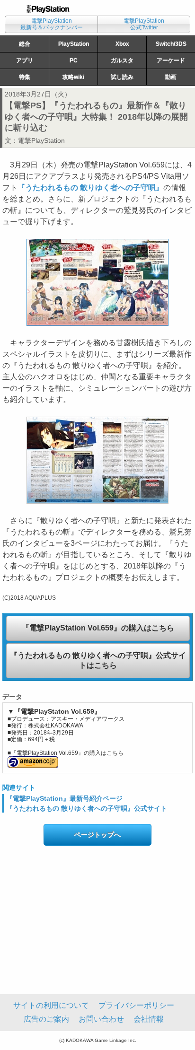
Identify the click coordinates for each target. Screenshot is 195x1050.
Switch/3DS (171, 44)
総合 (24, 44)
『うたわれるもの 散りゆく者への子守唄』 (90, 188)
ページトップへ (97, 835)
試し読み (122, 77)
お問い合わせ (101, 1019)
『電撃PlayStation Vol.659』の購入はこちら (98, 628)
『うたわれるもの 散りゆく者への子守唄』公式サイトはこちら (98, 660)
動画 (171, 77)
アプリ (24, 60)
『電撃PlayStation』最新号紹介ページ (64, 798)
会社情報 (148, 1019)
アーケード (171, 60)
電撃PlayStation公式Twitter (144, 24)
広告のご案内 (46, 1019)
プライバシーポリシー (136, 1005)
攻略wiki (73, 77)
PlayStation (73, 44)
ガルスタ (122, 60)
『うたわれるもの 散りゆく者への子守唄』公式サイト (86, 808)
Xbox (122, 44)
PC (74, 60)
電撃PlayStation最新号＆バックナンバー (51, 24)
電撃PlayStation (41, 140)
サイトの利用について (51, 1005)
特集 (24, 77)
